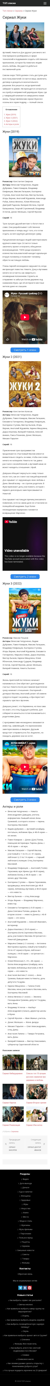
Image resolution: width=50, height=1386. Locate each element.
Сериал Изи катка (34, 1125)
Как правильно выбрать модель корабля (25, 1320)
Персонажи (25, 1233)
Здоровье (25, 1200)
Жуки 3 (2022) (11, 121)
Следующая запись (34, 1144)
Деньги (25, 1187)
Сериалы (19, 10)
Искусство (25, 1208)
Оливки (25, 1355)
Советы (25, 1254)
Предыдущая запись (14, 1144)
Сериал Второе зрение (36, 1103)
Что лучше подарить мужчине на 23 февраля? (25, 1370)
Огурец (25, 1315)
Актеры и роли (11, 124)
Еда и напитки (25, 1191)
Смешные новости (25, 1250)
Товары (25, 1258)
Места (26, 1216)
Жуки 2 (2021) (11, 117)
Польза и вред (26, 1237)
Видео (26, 1179)
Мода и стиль (25, 1221)
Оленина (26, 1339)
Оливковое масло (26, 1359)
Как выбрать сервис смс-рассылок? (26, 1300)
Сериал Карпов (9, 1103)
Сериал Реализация (11, 1125)
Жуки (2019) (10, 114)
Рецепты (26, 1242)
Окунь (26, 1331)
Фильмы (26, 1262)
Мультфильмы (25, 1229)
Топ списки (8, 10)
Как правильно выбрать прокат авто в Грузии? (25, 1335)
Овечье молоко (26, 1304)
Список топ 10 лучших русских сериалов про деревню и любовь (36, 1076)
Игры (25, 1204)
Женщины (26, 1195)
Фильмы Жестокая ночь (26, 1343)
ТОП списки (9, 3)
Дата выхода (26, 1183)
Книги (25, 1212)
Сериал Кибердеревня (12, 1073)
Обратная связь (25, 1274)
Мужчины (25, 1225)
